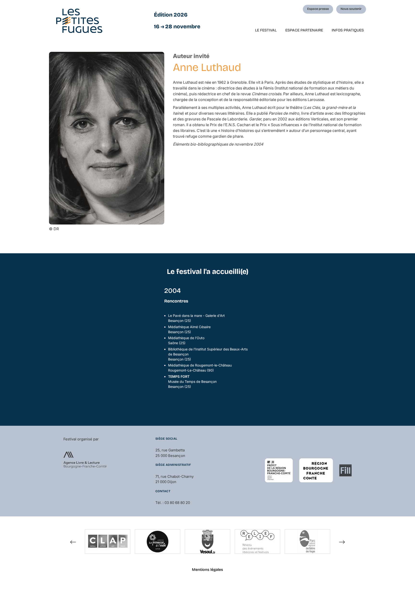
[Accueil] (79, 21)
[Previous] (73, 542)
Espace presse (318, 9)
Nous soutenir (351, 9)
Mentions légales (207, 569)
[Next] (342, 542)
